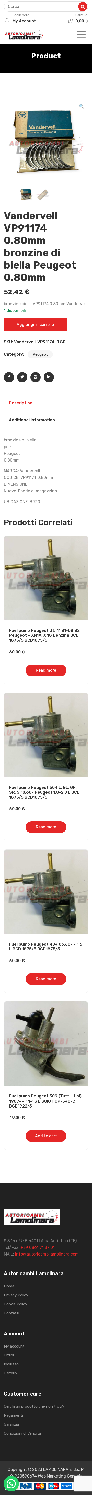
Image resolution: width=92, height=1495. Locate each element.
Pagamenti (13, 1415)
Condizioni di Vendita (22, 1433)
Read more (46, 670)
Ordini (9, 1355)
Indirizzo (11, 1364)
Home (9, 1286)
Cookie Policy (15, 1304)
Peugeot (40, 354)
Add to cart (46, 1135)
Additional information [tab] (32, 420)
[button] (81, 106)
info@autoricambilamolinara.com (47, 1254)
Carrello (10, 1373)
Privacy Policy (16, 1295)
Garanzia (11, 1424)
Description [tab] (20, 403)
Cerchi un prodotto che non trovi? (34, 1406)
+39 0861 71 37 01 (37, 1247)
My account (14, 1346)
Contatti (11, 1313)
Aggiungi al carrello (35, 324)
